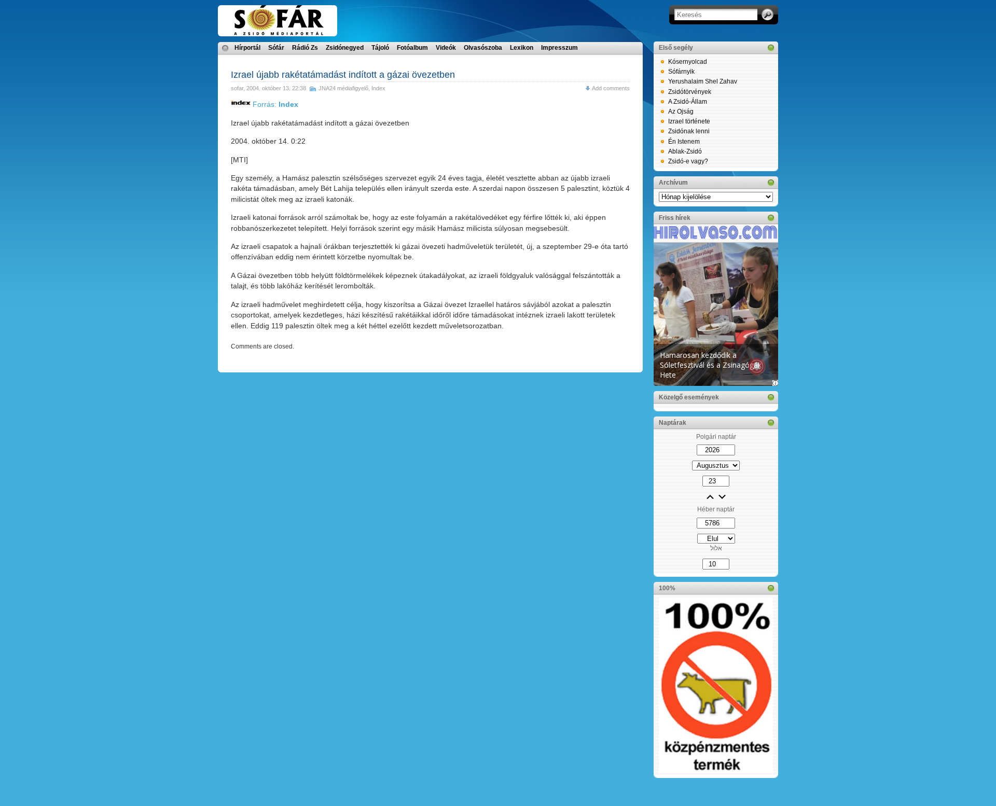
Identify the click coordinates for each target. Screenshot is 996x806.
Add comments (611, 88)
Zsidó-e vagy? (688, 161)
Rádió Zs (305, 47)
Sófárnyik (681, 71)
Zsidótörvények (689, 91)
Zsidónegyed (345, 47)
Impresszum (559, 47)
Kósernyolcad (687, 61)
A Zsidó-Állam (687, 101)
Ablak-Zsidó (685, 151)
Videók (446, 47)
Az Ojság (681, 111)
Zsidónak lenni (689, 131)
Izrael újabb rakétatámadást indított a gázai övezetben (343, 75)
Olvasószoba (483, 47)
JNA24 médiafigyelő (343, 88)
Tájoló (380, 47)
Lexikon (521, 47)
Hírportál (247, 47)
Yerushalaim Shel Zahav (702, 81)
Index (378, 88)
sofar (237, 88)
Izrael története (689, 121)
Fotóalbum (412, 47)
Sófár (276, 47)
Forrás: (274, 104)
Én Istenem (684, 141)
